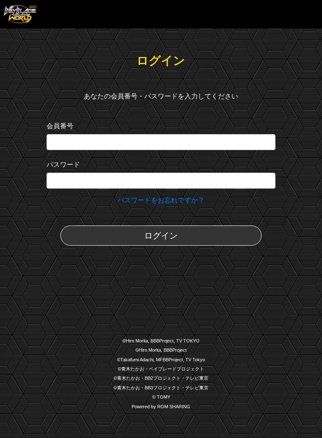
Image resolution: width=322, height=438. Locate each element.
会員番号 (60, 126)
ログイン (161, 235)
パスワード (63, 164)
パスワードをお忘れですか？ (161, 200)
